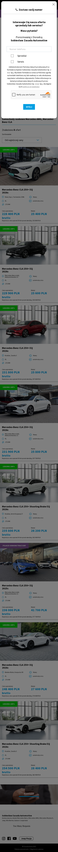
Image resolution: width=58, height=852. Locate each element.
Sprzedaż (22, 55)
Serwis (20, 61)
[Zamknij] (53, 4)
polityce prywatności (31, 86)
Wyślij (29, 107)
